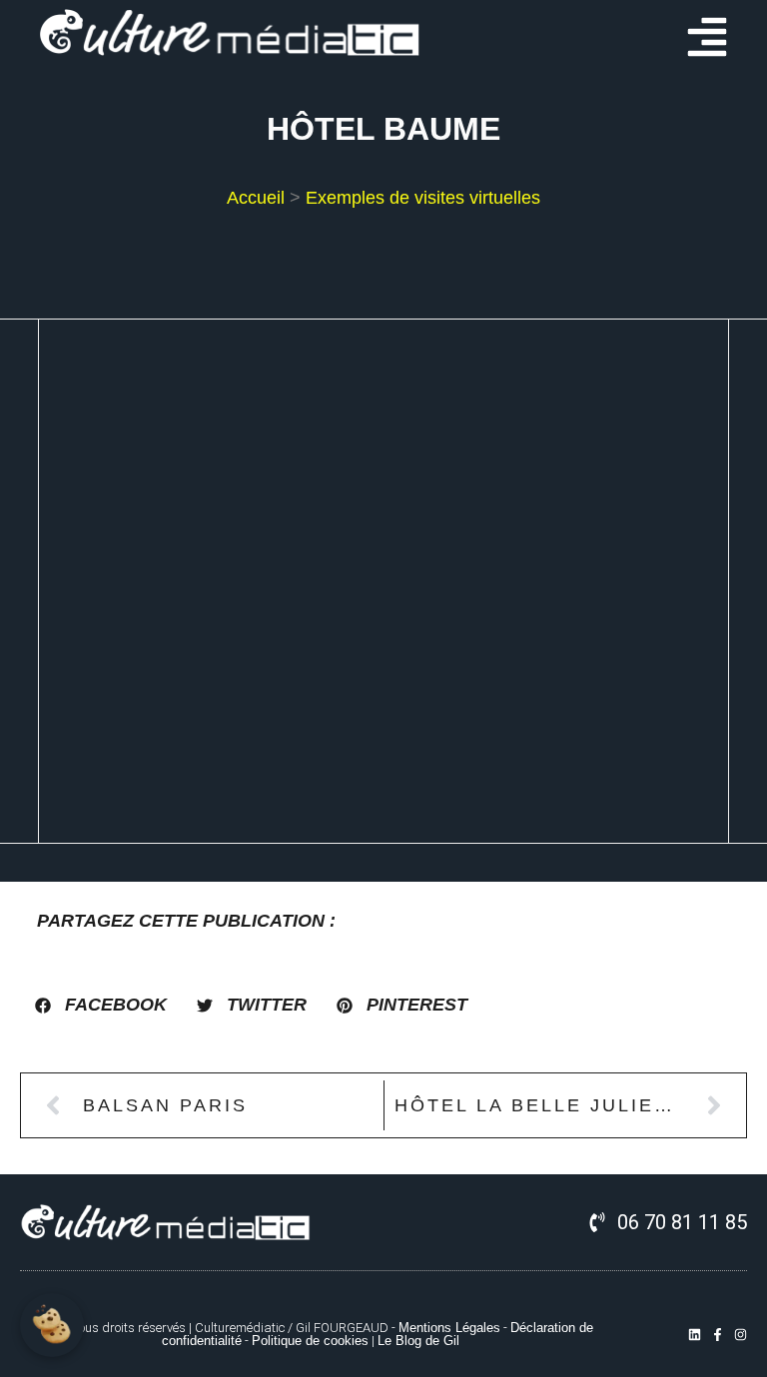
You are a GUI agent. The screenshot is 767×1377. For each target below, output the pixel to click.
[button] (101, 1006)
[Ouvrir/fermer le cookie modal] (52, 1325)
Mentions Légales (449, 1327)
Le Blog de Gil (418, 1340)
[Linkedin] (694, 1334)
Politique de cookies (310, 1340)
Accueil (256, 198)
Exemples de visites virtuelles (423, 198)
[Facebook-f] (717, 1334)
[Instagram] (740, 1334)
